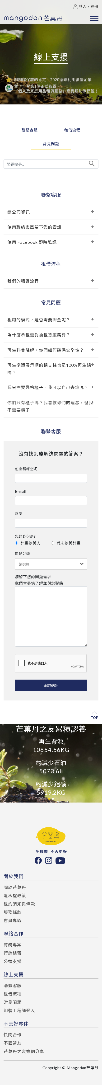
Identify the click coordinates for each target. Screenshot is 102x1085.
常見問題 (51, 144)
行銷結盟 (13, 953)
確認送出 (51, 685)
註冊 (94, 6)
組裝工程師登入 (19, 1010)
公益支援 (13, 961)
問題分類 (22, 553)
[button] (49, 799)
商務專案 (13, 944)
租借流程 (72, 130)
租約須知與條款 (19, 904)
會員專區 (13, 920)
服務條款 (13, 912)
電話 (19, 514)
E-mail (20, 491)
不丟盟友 (13, 1043)
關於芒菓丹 (15, 887)
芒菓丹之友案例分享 (24, 1051)
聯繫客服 (30, 130)
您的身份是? (25, 536)
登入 (83, 6)
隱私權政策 (15, 895)
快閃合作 (13, 1034)
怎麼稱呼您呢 (26, 469)
